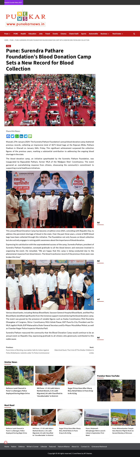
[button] (134, 34)
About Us (75, 446)
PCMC (16, 34)
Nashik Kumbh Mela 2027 (13, 2)
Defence (21, 446)
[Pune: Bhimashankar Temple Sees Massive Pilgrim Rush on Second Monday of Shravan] (123, 417)
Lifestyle (44, 446)
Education (32, 34)
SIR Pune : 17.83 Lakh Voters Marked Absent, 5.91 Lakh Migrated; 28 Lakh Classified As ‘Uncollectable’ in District (49, 392)
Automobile (93, 34)
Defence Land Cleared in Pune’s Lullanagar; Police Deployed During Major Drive (18, 391)
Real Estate (117, 34)
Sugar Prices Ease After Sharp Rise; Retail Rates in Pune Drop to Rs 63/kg (80, 391)
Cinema (63, 34)
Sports (83, 34)
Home (6, 446)
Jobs (41, 34)
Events (55, 34)
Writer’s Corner (32, 446)
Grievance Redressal (99, 446)
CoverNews (76, 453)
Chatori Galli (73, 34)
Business (104, 34)
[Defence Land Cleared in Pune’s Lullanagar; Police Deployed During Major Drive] (19, 375)
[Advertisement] (116, 241)
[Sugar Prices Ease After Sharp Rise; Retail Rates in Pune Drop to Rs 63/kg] (80, 375)
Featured (52, 446)
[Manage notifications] (5, 442)
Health (23, 34)
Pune (6, 34)
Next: (74, 350)
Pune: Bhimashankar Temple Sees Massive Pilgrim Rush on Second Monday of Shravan (123, 430)
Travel (47, 34)
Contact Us (85, 446)
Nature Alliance (64, 446)
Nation (13, 446)
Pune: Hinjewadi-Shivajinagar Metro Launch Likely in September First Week (95, 432)
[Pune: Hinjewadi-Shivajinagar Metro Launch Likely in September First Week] (96, 417)
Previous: (27, 350)
